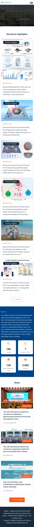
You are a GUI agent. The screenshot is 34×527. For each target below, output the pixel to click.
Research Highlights (11, 42)
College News (27, 406)
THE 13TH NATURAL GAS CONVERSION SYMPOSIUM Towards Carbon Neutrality (17, 484)
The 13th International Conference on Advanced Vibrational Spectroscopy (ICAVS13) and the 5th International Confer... (16, 415)
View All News (18, 500)
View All (18, 299)
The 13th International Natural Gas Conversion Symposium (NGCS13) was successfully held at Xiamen (16, 449)
